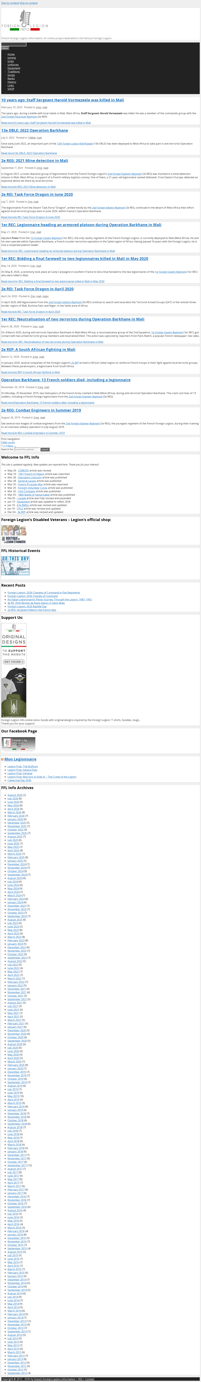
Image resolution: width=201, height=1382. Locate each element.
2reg (39, 168)
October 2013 (15, 1328)
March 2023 (14, 937)
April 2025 (13, 850)
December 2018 (17, 1113)
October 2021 (15, 996)
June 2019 (13, 1092)
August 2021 (15, 1002)
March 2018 (14, 1144)
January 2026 (15, 819)
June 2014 (13, 1300)
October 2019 (15, 1079)
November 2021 (17, 992)
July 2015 (13, 1255)
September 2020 (17, 1041)
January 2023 (15, 944)
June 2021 (13, 1009)
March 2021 (14, 1020)
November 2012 (17, 1366)
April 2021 (13, 1016)
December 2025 (17, 822)
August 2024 (15, 878)
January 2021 (15, 1027)
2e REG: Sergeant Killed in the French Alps (32, 610)
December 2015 (17, 1238)
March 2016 (14, 1227)
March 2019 (14, 1103)
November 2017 (17, 1158)
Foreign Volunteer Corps (32, 488)
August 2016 (15, 1210)
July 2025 (13, 840)
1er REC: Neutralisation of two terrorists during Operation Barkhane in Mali (72, 319)
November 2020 (17, 1034)
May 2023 (13, 930)
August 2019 (15, 1086)
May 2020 (13, 1054)
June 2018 (13, 1134)
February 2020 (16, 1065)
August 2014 (15, 1293)
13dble (32, 137)
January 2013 (15, 1359)
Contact (89, 1379)
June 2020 (13, 1051)
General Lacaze (27, 481)
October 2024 (15, 871)
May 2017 (13, 1179)
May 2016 (13, 1220)
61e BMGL (23, 505)
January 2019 (15, 1110)
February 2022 (16, 982)
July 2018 (13, 1131)
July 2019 (13, 1089)
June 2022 (13, 968)
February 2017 (16, 1189)
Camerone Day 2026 (19, 780)
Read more (46, 122)
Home (11, 54)
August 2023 (15, 919)
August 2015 (15, 1252)
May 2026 (13, 805)
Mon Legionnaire (20, 759)
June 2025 (13, 843)
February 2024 (16, 899)
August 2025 (15, 836)
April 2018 (13, 1141)
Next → (11, 446)
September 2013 (17, 1331)
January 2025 (15, 861)
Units (11, 61)
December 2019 (17, 1072)
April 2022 (13, 975)
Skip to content (10, 3)
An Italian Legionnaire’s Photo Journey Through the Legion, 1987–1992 (50, 599)
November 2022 (17, 951)
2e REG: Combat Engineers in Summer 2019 (41, 410)
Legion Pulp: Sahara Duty (22, 770)
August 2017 (15, 1169)
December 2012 (17, 1362)
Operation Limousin (30, 477)
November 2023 (17, 909)
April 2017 (13, 1182)
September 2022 (17, 957)
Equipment (14, 68)
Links (11, 85)
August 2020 (15, 1044)
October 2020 (15, 1037)
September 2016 (17, 1207)
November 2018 (17, 1117)
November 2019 (17, 1075)
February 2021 (16, 1023)
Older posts (8, 442)
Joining (12, 57)
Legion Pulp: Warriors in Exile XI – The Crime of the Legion (42, 777)
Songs (11, 75)
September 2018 (17, 1124)
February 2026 (16, 816)
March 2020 (14, 1061)
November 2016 (17, 1200)
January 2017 (15, 1193)
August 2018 (15, 1127)
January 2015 (15, 1276)
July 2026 (13, 798)
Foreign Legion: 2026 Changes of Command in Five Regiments (44, 592)
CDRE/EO (23, 470)
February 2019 (16, 1106)
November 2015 (17, 1241)
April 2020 (13, 1058)
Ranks (11, 78)
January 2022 (15, 985)
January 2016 (15, 1234)
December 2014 (17, 1279)
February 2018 (16, 1148)
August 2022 (15, 961)
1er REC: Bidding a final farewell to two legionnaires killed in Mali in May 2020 (74, 258)
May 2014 (13, 1304)
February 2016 (16, 1231)
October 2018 (15, 1120)
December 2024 (17, 864)
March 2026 (14, 812)
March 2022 (14, 978)
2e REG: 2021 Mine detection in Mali (34, 160)
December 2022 (17, 947)
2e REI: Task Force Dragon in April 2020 (37, 288)
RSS (80, 1379)
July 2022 (13, 964)
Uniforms (13, 64)
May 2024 (13, 888)
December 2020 (17, 1030)
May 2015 (13, 1262)
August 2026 (15, 795)
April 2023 (13, 933)
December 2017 (17, 1155)
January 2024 (15, 902)
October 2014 (15, 1286)
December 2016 (17, 1196)
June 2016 (13, 1217)
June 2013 (13, 1342)
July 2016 (13, 1214)
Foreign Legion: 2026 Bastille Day (27, 606)
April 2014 (13, 1307)
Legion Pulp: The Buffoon (23, 766)
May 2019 (13, 1096)
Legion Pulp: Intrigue (20, 773)
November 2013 (17, 1324)
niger (45, 296)
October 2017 (15, 1162)
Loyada (21, 498)
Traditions (14, 71)
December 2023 (17, 906)
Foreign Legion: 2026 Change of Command (33, 596)
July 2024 (13, 881)
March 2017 (14, 1186)
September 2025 (17, 833)
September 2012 (17, 1373)
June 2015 (13, 1259)
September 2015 (17, 1248)
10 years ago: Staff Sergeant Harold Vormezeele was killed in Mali (62, 99)
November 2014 (17, 1283)
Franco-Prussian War (30, 484)
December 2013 (17, 1321)
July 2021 (13, 1006)
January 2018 (15, 1151)
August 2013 (15, 1335)
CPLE (20, 508)
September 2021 (17, 999)
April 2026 (13, 809)
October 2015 (15, 1245)
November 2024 (17, 867)
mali (44, 107)
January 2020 (15, 1068)
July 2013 (13, 1338)
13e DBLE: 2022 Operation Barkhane (34, 130)
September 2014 (17, 1290)
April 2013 (13, 1349)
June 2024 (13, 885)
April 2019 (13, 1099)
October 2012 (15, 1369)
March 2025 (14, 854)
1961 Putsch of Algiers (31, 474)
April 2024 (13, 892)
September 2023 (17, 916)
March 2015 (14, 1269)
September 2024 (17, 874)
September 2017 (17, 1165)
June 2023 (13, 926)
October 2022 (15, 954)
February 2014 (16, 1314)
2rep (38, 107)
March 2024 (14, 895)
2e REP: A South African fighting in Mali (38, 349)
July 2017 (13, 1172)
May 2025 (13, 847)
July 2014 (13, 1297)
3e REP (22, 512)
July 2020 (13, 1047)
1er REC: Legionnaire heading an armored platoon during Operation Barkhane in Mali (81, 224)
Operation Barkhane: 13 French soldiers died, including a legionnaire (65, 379)
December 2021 (17, 989)
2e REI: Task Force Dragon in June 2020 (37, 194)
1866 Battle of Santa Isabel (34, 494)
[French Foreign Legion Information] (24, 29)
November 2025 (17, 826)
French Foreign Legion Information (55, 1379)
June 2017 (13, 1175)
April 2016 (13, 1224)
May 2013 (13, 1345)
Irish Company (26, 491)
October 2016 (15, 1203)
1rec (32, 232)
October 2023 (15, 912)
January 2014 (15, 1317)
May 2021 (13, 1013)
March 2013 (14, 1352)
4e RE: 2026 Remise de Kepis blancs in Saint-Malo (36, 603)
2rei (30, 201)
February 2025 (16, 857)
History (12, 82)
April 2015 (13, 1265)
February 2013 (16, 1355)
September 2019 (17, 1082)
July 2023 (13, 923)
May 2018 (13, 1137)
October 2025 (15, 829)
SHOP (11, 89)
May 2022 (13, 971)
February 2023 (16, 940)
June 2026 (13, 802)
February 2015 (16, 1272)
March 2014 (14, 1310)
